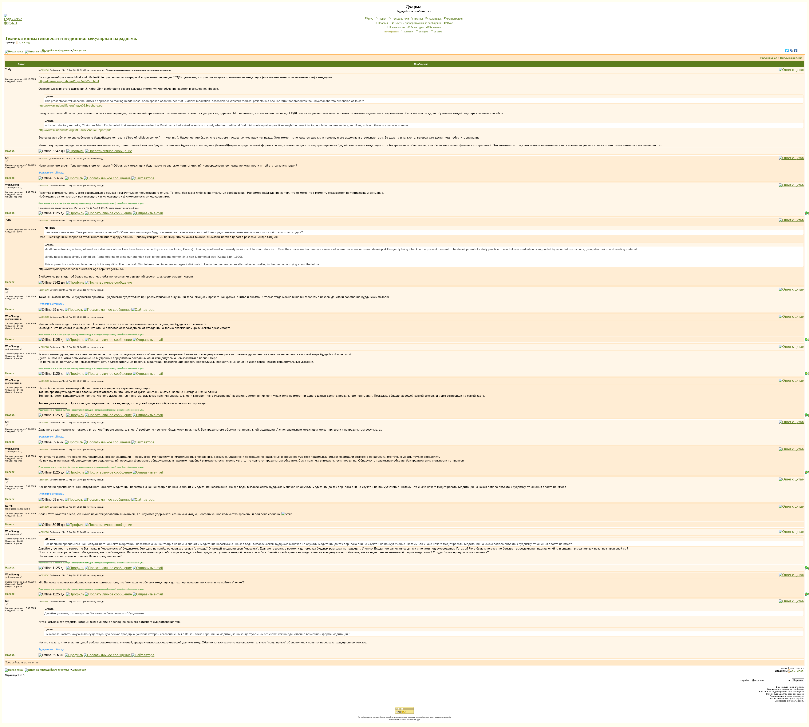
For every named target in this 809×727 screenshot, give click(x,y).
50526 (44, 507)
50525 (44, 480)
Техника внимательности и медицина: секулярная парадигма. (71, 38)
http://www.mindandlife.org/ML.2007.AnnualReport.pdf (75, 130)
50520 (44, 317)
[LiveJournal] (791, 50)
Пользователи (400, 18)
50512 (44, 185)
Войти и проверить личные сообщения (418, 23)
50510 (44, 70)
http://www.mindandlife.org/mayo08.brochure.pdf (71, 105)
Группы (418, 18)
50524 (44, 449)
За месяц (438, 32)
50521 (44, 347)
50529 (44, 532)
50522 (44, 381)
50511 (44, 158)
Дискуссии (79, 50)
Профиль (383, 23)
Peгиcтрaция (455, 18)
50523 (44, 422)
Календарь (435, 18)
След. (27, 42)
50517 (44, 290)
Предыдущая (768, 58)
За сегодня (417, 27)
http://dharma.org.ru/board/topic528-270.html (69, 81)
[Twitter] (787, 50)
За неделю (435, 27)
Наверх (10, 150)
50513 (44, 220)
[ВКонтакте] (796, 50)
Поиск (382, 18)
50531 (44, 601)
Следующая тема (791, 58)
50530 (44, 575)
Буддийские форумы (55, 50)
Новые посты (397, 27)
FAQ (370, 18)
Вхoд (450, 23)
